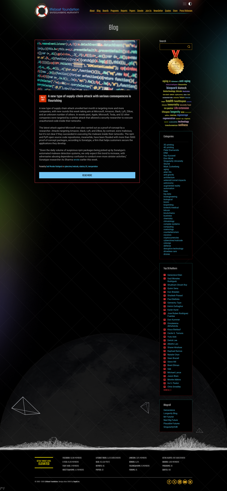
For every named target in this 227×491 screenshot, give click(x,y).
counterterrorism (171, 232)
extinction (176, 98)
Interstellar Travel (185, 105)
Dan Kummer (173, 319)
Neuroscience (188, 112)
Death (188, 95)
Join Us (148, 10)
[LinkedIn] (180, 482)
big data (167, 194)
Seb (169, 369)
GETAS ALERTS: (167, 458)
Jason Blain (173, 376)
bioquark (171, 88)
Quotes (168, 10)
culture (185, 95)
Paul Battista (173, 299)
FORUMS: (132, 470)
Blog (98, 10)
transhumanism (171, 125)
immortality (173, 104)
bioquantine (182, 84)
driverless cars (170, 251)
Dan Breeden (173, 292)
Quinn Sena (172, 288)
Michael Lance (174, 372)
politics (167, 115)
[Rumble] (190, 482)
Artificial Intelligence (172, 85)
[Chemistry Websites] (175, 63)
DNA (166, 153)
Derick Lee (172, 340)
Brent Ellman (173, 365)
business (168, 215)
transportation (93, 166)
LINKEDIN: (132, 458)
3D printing (169, 145)
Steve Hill (171, 361)
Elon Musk (168, 158)
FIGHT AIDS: (67, 466)
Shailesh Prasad (175, 295)
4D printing (169, 147)
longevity (175, 112)
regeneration (169, 118)
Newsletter (158, 10)
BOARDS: (165, 462)
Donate (140, 10)
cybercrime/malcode (71, 166)
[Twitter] (174, 482)
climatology (169, 221)
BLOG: (98, 462)
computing (169, 227)
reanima (173, 115)
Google (163, 102)
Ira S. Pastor (173, 383)
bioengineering (170, 196)
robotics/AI (83, 166)
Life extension (181, 108)
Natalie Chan (173, 354)
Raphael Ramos (174, 351)
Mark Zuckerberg (171, 166)
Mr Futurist (169, 417)
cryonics (167, 235)
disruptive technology (173, 248)
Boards (106, 10)
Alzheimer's (175, 82)
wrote (77, 159)
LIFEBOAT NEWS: (101, 458)
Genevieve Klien (174, 275)
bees (166, 191)
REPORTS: (99, 466)
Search (189, 47)
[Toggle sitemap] (184, 4)
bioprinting (169, 205)
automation (169, 188)
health (170, 101)
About (92, 10)
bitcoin (179, 91)
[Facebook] (169, 482)
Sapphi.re (76, 481)
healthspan (180, 101)
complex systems (172, 224)
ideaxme (164, 105)
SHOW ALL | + (168, 390)
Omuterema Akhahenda (172, 324)
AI (170, 81)
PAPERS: (99, 470)
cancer (172, 95)
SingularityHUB (171, 427)
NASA (182, 112)
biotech (182, 88)
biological (168, 199)
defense (167, 246)
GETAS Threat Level (44, 463)
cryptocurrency (179, 95)
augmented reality (172, 186)
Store (175, 10)
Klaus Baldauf (174, 329)
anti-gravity (169, 174)
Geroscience (169, 410)
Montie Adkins (174, 379)
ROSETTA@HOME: (69, 470)
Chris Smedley (174, 386)
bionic (166, 202)
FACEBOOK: (66, 458)
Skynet (167, 164)
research (178, 119)
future (182, 97)
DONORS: (132, 462)
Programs (115, 10)
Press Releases (186, 10)
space (166, 122)
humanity (189, 102)
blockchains (169, 213)
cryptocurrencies (171, 237)
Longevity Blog (170, 413)
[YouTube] (185, 482)
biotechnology (169, 91)
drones (167, 254)
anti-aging (184, 81)
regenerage (182, 115)
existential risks (168, 98)
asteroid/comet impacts (175, 180)
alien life (167, 172)
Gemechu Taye (174, 302)
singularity (187, 119)
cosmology (169, 229)
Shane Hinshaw (174, 347)
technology (183, 121)
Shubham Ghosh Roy (177, 285)
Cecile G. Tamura (175, 333)
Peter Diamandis (171, 150)
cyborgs (167, 243)
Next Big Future (171, 420)
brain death (166, 95)
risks (182, 119)
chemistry (168, 218)
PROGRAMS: (166, 466)
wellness (183, 125)
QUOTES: (165, 470)
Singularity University (173, 161)
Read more (87, 175)
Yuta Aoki (171, 337)
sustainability (173, 122)
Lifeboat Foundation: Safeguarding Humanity (57, 11)
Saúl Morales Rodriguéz (54, 166)
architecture (169, 177)
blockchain (186, 92)
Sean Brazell (173, 358)
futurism (187, 98)
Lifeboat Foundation (51, 481)
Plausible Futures (172, 423)
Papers (132, 10)
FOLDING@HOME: (135, 466)
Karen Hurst (172, 310)
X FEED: (65, 462)
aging (165, 81)
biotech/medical (171, 207)
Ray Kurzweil (170, 155)
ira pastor (168, 108)
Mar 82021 (43, 98)
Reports (124, 10)
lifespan (166, 112)
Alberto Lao (172, 344)
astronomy (169, 183)
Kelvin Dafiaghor (175, 306)
